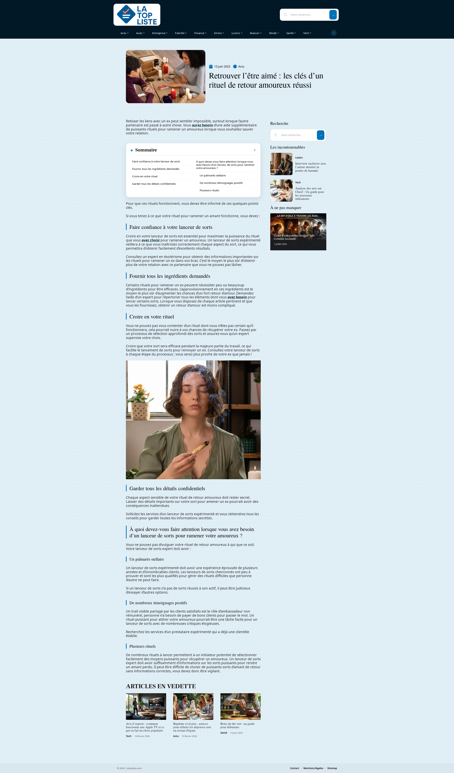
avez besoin (237, 297)
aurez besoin (202, 125)
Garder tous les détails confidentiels (154, 183)
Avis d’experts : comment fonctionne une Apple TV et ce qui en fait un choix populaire (145, 727)
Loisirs (299, 157)
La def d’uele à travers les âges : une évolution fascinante (294, 236)
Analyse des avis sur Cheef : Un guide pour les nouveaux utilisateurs (309, 193)
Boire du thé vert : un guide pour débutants (237, 725)
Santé (223, 732)
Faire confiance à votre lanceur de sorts (156, 161)
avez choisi (151, 240)
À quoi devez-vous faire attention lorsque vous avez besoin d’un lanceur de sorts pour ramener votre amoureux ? (225, 165)
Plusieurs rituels (209, 190)
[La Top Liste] (137, 14)
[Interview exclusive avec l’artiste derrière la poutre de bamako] (281, 164)
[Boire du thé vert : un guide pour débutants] (240, 706)
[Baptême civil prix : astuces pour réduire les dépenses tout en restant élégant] (193, 706)
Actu (241, 66)
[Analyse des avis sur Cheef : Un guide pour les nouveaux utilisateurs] (281, 190)
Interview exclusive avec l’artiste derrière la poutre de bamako (310, 167)
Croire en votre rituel (144, 176)
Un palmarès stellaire (213, 175)
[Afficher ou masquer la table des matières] (206, 150)
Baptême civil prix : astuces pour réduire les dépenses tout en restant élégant (192, 727)
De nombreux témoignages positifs (221, 183)
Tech (128, 736)
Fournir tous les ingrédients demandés (155, 169)
